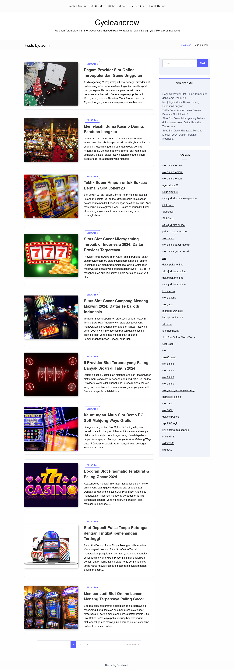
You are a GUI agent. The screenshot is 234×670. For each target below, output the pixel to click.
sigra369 (167, 449)
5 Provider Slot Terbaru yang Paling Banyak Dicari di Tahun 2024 (116, 365)
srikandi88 (168, 436)
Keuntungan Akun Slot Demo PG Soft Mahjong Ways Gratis (114, 417)
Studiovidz (123, 665)
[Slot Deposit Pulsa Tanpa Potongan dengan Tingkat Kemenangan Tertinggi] (51, 546)
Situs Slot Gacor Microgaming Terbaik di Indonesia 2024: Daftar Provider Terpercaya (113, 244)
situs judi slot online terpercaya (179, 198)
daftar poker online (172, 264)
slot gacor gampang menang (178, 390)
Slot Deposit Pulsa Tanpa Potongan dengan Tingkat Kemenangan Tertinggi (116, 533)
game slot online (171, 397)
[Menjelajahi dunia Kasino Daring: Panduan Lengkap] (51, 140)
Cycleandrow (117, 21)
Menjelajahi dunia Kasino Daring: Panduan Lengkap (114, 128)
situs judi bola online (174, 271)
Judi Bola (98, 5)
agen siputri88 (170, 185)
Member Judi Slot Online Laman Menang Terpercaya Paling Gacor (114, 596)
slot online (168, 238)
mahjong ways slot (172, 311)
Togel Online (157, 5)
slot (164, 258)
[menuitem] (77, 6)
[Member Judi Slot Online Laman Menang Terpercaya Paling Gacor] (51, 607)
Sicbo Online (116, 5)
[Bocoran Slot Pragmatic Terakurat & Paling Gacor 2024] (51, 485)
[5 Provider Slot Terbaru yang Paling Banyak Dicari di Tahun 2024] (51, 374)
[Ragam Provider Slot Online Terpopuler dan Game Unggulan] (51, 84)
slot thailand (169, 297)
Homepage (186, 45)
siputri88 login (170, 423)
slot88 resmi (169, 357)
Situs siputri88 (170, 192)
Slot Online (137, 5)
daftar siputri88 (170, 416)
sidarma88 (168, 443)
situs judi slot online (173, 225)
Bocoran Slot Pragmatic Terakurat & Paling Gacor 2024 (116, 473)
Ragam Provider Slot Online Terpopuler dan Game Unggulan (113, 72)
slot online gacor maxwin (176, 244)
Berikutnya (131, 644)
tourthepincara (170, 330)
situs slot (167, 324)
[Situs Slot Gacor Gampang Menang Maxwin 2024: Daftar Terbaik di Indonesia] (51, 317)
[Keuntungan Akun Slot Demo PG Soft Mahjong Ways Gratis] (51, 429)
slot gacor (167, 304)
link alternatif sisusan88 (175, 430)
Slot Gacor (168, 205)
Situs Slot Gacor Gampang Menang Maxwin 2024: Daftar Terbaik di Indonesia (116, 306)
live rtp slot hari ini (172, 317)
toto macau (168, 291)
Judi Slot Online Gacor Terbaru (179, 337)
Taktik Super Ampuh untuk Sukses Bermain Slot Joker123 (115, 185)
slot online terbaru (172, 165)
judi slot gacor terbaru (174, 231)
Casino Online (77, 5)
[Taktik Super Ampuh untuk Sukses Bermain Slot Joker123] (51, 196)
